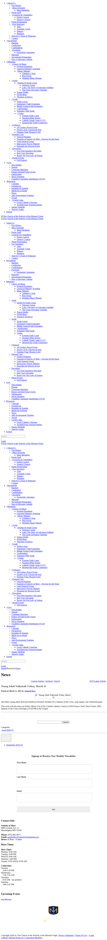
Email (19, 791)
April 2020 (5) (7, 730)
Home (3, 668)
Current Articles (37, 681)
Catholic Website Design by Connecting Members (21, 938)
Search (57, 681)
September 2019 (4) (14, 745)
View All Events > (6, 899)
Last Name (21, 777)
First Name (21, 762)
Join (53, 809)
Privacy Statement (66, 935)
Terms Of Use (81, 935)
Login (3, 441)
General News (30, 691)
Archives (49, 681)
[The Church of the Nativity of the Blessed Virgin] (22, 216)
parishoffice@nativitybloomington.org (23, 837)
